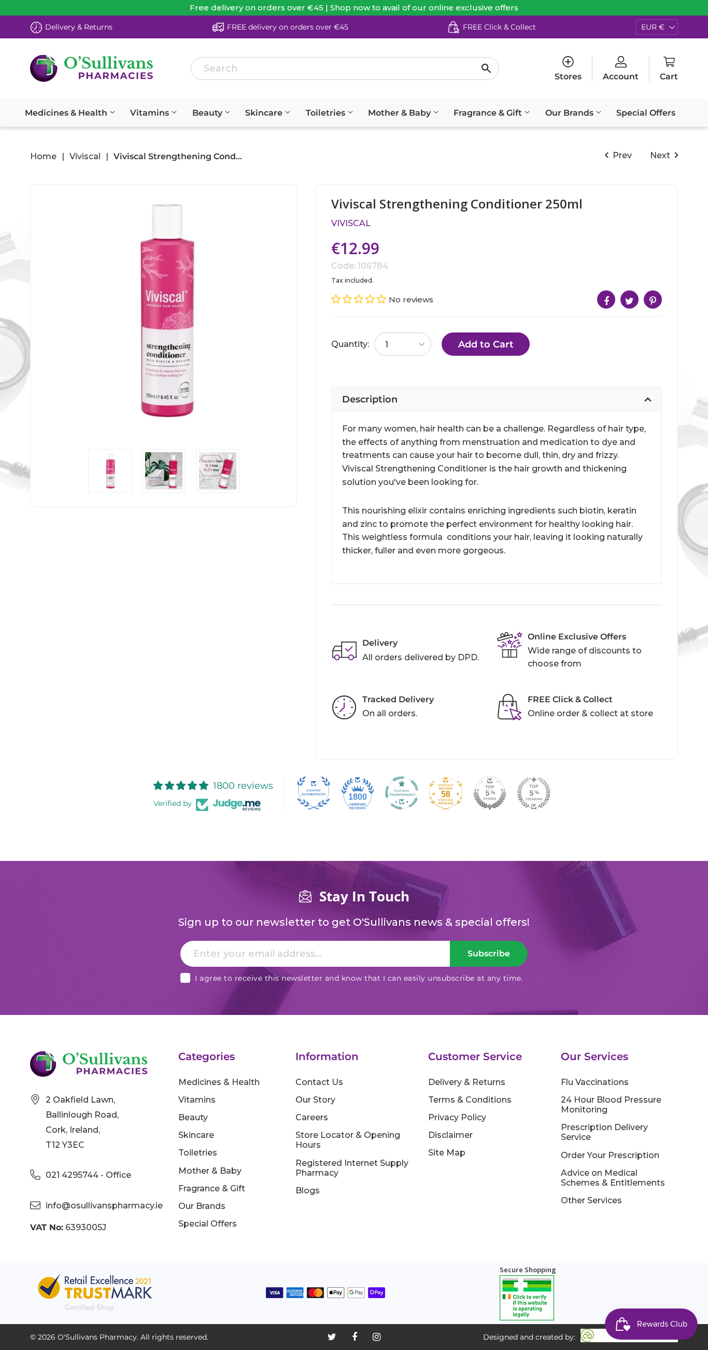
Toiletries (326, 113)
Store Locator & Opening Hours (347, 1140)
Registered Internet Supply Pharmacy (351, 1168)
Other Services (591, 1200)
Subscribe (489, 953)
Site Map (446, 1153)
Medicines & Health (67, 113)
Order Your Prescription (610, 1155)
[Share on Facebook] (606, 299)
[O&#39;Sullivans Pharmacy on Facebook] (354, 1337)
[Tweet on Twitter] (629, 299)
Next (661, 155)
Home (43, 156)
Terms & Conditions (470, 1100)
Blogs (307, 1190)
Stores (568, 76)
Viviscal (85, 156)
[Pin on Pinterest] (653, 299)
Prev (621, 155)
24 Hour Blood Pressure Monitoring (611, 1105)
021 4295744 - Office (88, 1175)
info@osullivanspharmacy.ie (104, 1205)
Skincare (265, 113)
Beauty (208, 113)
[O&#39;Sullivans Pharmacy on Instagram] (376, 1337)
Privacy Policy (457, 1117)
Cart (669, 76)
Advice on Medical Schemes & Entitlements (613, 1178)
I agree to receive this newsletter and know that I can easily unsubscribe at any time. (359, 978)
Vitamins (150, 113)
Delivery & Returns (466, 1082)
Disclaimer (450, 1135)
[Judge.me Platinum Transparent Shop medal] (401, 793)
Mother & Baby (400, 113)
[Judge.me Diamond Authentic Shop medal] (313, 793)
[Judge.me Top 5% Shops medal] (489, 793)
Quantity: (350, 344)
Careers (311, 1117)
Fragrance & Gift (489, 113)
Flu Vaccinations (595, 1082)
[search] (345, 68)
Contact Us (319, 1082)
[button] (360, 299)
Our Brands (570, 113)
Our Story (315, 1100)
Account (621, 76)
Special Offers (645, 113)
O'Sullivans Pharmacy (97, 1337)
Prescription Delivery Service (604, 1132)
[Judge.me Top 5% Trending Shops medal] (533, 793)
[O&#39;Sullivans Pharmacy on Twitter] (332, 1337)
